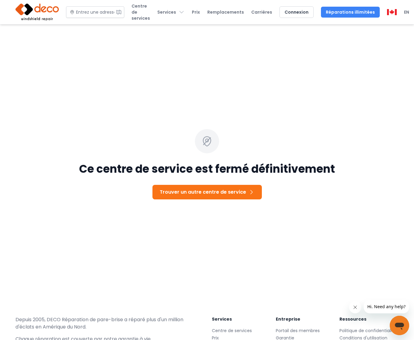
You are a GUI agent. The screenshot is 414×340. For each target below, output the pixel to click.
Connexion (297, 12)
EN (406, 12)
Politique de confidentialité (367, 331)
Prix (196, 12)
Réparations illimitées (350, 12)
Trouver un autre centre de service (203, 191)
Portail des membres (298, 331)
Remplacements (225, 12)
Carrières (261, 12)
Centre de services (141, 12)
